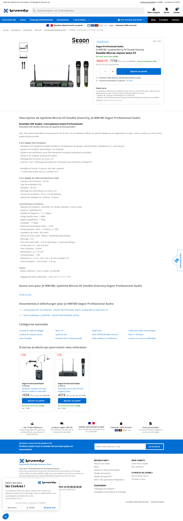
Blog (153, 19)
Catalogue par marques (104, 488)
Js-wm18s (61, 386)
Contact (175, 19)
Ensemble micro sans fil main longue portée (70, 390)
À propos (163, 19)
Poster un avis (25, 294)
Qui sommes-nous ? (140, 476)
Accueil (5, 30)
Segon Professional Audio (33, 384)
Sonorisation (63, 19)
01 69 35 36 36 (74, 486)
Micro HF (38, 30)
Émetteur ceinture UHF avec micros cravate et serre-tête (34, 390)
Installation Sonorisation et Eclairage (110, 492)
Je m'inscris (154, 446)
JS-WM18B (25, 386)
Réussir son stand (102, 463)
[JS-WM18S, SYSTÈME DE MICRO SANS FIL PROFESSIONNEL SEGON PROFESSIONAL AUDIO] (72, 367)
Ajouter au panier (138, 71)
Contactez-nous (138, 479)
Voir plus (129, 81)
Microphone (27, 30)
